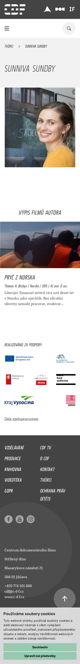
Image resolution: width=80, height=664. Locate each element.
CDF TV (45, 446)
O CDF (44, 457)
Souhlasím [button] (40, 647)
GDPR (8, 489)
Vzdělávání (14, 446)
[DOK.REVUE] (60, 9)
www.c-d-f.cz (14, 597)
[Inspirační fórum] (72, 9)
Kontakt (47, 468)
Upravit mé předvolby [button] (40, 656)
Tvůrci (8, 45)
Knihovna (12, 468)
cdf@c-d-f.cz (14, 591)
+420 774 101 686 (18, 586)
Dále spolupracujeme (21, 419)
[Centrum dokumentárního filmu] (14, 9)
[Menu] (6, 28)
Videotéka (13, 478)
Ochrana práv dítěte (52, 493)
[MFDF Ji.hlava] (47, 9)
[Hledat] (69, 28)
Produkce (12, 457)
